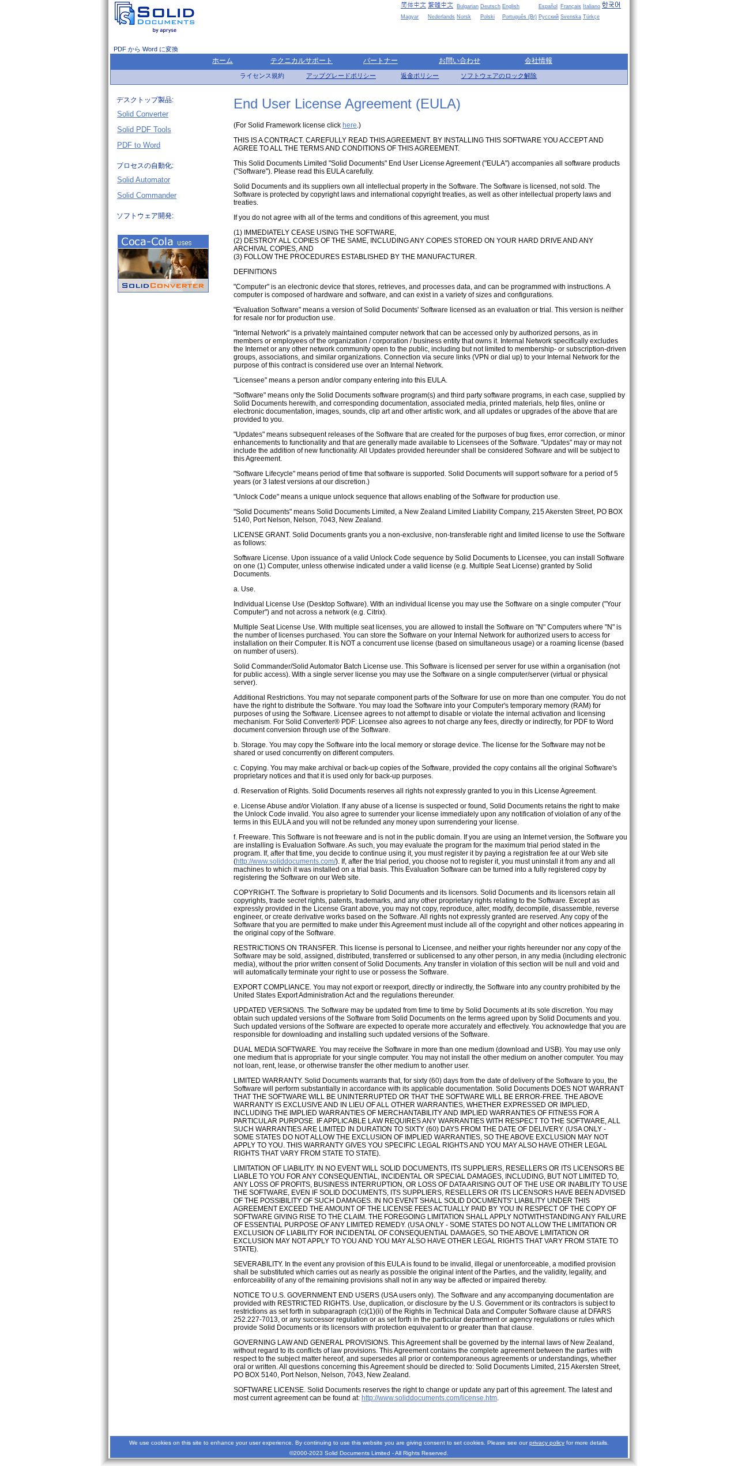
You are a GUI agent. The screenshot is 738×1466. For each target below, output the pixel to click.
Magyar (410, 17)
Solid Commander (146, 195)
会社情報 (538, 61)
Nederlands (441, 17)
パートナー (380, 61)
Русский (549, 17)
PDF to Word (138, 145)
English (510, 6)
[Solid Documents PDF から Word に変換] (157, 17)
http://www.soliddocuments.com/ (286, 861)
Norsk (464, 17)
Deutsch (490, 6)
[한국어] (614, 5)
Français (570, 6)
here (349, 125)
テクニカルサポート (301, 61)
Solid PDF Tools (144, 129)
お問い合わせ (459, 61)
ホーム (222, 61)
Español (548, 6)
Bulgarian (468, 6)
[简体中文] (413, 5)
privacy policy (546, 1442)
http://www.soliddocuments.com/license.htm (429, 1398)
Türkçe (591, 17)
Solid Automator (143, 179)
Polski (487, 17)
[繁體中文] (440, 5)
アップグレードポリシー (341, 75)
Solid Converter (142, 114)
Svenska (570, 17)
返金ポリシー (420, 75)
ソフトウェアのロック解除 (499, 75)
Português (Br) (519, 17)
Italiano (591, 6)
